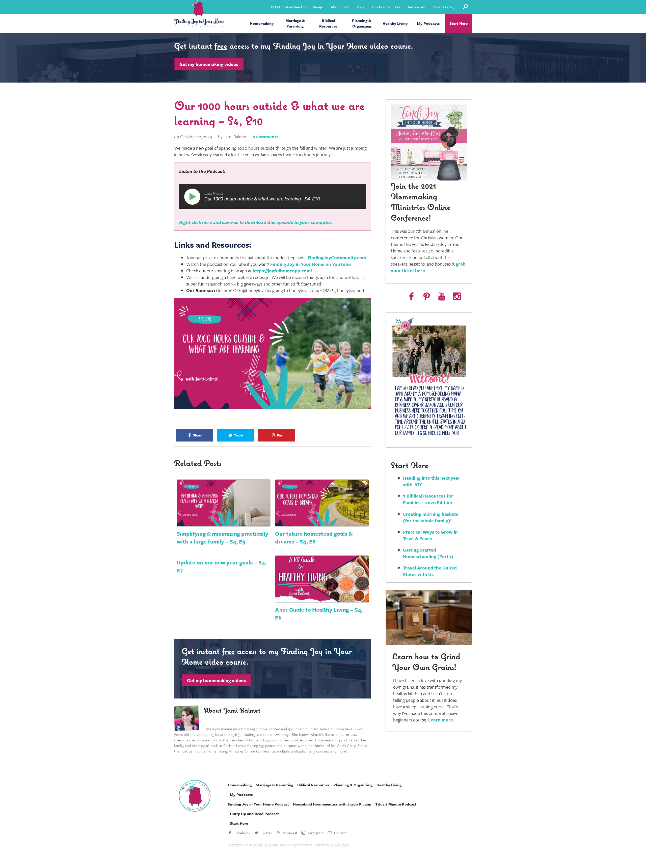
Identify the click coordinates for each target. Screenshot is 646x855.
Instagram (316, 833)
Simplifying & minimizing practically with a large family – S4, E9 (222, 537)
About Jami (340, 7)
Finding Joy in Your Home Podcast (258, 804)
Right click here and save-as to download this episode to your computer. (256, 222)
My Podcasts (428, 23)
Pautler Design (339, 844)
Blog (360, 7)
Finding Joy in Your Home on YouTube (310, 264)
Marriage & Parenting (295, 23)
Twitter (266, 833)
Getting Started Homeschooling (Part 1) (428, 553)
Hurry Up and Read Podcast (254, 813)
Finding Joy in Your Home (270, 844)
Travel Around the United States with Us (430, 571)
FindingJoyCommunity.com (337, 257)
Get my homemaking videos (208, 64)
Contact (340, 833)
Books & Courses (386, 7)
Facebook (242, 833)
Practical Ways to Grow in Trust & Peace (430, 535)
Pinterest (290, 833)
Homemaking (262, 23)
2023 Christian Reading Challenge (297, 7)
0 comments (265, 136)
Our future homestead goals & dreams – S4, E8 (314, 537)
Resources (416, 7)
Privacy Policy (443, 7)
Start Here (458, 23)
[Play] (193, 196)
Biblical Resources (328, 23)
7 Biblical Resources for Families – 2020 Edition (428, 499)
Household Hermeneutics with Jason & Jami (332, 804)
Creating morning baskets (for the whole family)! (430, 517)
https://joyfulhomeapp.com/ (282, 270)
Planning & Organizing (361, 23)
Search (465, 6)
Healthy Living (395, 23)
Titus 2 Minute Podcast (395, 804)
